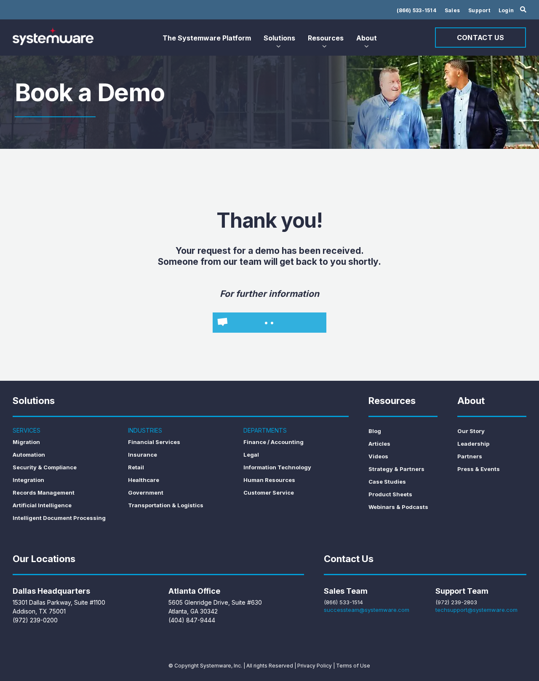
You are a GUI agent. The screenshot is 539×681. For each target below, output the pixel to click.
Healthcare (143, 479)
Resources (326, 38)
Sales (452, 10)
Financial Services (154, 442)
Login (506, 10)
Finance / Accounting (273, 442)
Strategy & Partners (396, 469)
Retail (136, 467)
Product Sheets (390, 494)
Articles (379, 443)
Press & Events (478, 469)
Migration (26, 442)
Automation (29, 454)
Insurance (142, 454)
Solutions (279, 38)
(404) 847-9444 (191, 620)
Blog (374, 431)
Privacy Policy (314, 665)
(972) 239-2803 (456, 602)
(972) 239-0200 (35, 620)
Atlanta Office (194, 591)
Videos (378, 456)
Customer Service (268, 492)
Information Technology (277, 467)
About (366, 38)
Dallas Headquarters (51, 591)
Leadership (473, 443)
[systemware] (53, 36)
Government (145, 492)
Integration (28, 479)
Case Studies (387, 481)
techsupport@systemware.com (476, 609)
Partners (469, 456)
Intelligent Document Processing (59, 517)
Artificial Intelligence (42, 505)
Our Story (471, 431)
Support (479, 10)
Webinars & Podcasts (398, 506)
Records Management (44, 492)
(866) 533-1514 (416, 10)
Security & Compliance (45, 467)
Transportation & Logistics (165, 505)
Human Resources (269, 479)
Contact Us (480, 37)
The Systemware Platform (207, 38)
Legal (251, 454)
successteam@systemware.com (366, 609)
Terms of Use (353, 665)
